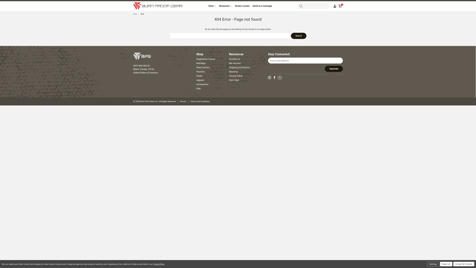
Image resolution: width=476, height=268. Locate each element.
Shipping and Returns (239, 67)
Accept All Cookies (463, 264)
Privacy (183, 101)
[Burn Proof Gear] (158, 6)
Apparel (200, 80)
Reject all (446, 264)
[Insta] (270, 77)
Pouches (200, 71)
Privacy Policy (236, 76)
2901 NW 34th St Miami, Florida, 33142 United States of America (145, 69)
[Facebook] (275, 77)
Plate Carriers (203, 67)
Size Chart (234, 80)
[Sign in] (334, 6)
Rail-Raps (201, 63)
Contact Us (234, 59)
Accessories (202, 84)
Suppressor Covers (205, 59)
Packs (199, 76)
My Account (235, 63)
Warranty (233, 71)
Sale (198, 88)
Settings (433, 264)
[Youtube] (281, 78)
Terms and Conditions (200, 101)
